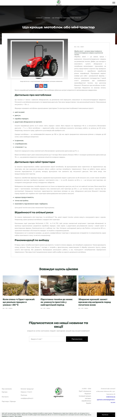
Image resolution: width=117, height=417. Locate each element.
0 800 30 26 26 (110, 397)
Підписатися (77, 339)
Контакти (5, 397)
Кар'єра (4, 392)
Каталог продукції (27, 389)
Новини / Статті (26, 392)
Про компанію (7, 389)
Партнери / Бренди (9, 401)
